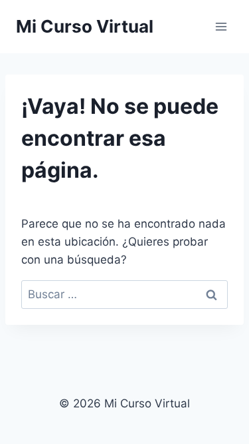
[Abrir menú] (220, 26)
